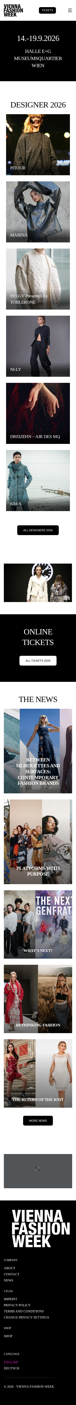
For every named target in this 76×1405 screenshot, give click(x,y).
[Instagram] (26, 1395)
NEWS (8, 1280)
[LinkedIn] (33, 1395)
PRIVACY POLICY (17, 1305)
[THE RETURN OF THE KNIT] (38, 1073)
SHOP (8, 1336)
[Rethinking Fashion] (38, 999)
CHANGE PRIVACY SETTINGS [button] (26, 1317)
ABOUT (9, 1268)
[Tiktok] (46, 1395)
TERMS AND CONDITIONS (24, 1311)
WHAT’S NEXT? (38, 950)
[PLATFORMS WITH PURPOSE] (38, 841)
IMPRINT (10, 1299)
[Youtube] (20, 1395)
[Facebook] (7, 1395)
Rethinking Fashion (38, 1025)
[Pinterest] (39, 1395)
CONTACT (11, 1274)
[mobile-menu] (67, 10)
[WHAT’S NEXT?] (38, 924)
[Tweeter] (13, 1395)
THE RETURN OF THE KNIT (37, 1099)
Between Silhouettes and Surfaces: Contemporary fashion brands (38, 771)
